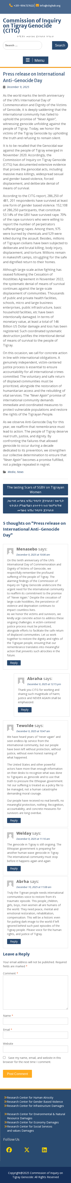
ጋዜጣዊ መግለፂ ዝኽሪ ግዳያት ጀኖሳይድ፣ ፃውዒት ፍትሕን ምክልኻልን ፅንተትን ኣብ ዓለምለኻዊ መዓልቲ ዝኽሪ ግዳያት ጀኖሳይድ (35, 505)
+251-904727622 (24, 5)
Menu (39, 60)
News (20, 472)
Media (11, 472)
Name (8, 1015)
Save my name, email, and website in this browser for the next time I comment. (32, 1060)
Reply (14, 663)
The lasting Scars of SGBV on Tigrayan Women (35, 489)
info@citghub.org (50, 5)
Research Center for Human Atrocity (30, 1097)
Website (8, 1043)
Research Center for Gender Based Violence (35, 1101)
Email (7, 1029)
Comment (10, 973)
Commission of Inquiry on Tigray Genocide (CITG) (32, 25)
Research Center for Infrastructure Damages (35, 1106)
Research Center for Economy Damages (33, 1122)
